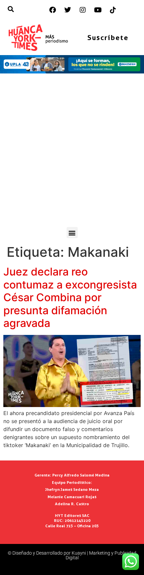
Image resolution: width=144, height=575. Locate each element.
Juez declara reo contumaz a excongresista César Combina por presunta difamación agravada (70, 297)
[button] (72, 232)
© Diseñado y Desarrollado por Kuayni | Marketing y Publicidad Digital (72, 555)
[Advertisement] (72, 152)
